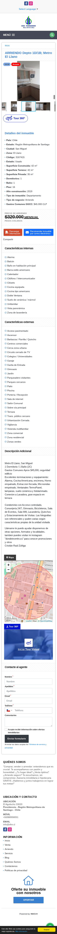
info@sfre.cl (9, 824)
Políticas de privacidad (16, 870)
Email (8, 696)
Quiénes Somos (13, 862)
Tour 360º (19, 118)
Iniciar (28, 649)
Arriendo (9, 849)
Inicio (7, 46)
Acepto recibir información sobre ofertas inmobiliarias (26, 731)
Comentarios (10, 715)
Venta (7, 845)
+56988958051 (10, 817)
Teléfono (9, 705)
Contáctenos (11, 866)
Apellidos (9, 686)
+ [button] (8, 565)
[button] (52, 63)
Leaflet (28, 621)
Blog (7, 857)
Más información (21, 931)
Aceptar (46, 929)
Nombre (9, 676)
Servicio (9, 853)
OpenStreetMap (46, 621)
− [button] (8, 570)
